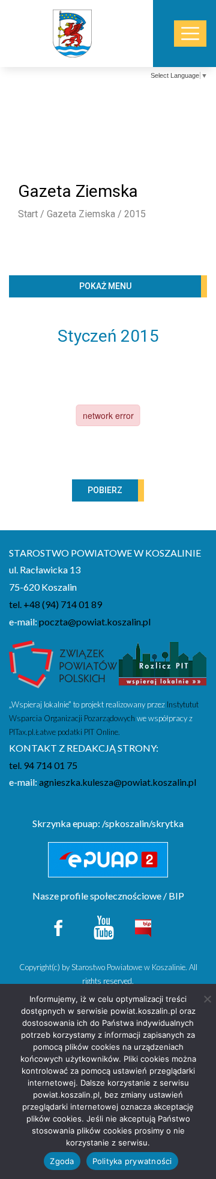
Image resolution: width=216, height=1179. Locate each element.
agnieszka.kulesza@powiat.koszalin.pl (117, 782)
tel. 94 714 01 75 (43, 765)
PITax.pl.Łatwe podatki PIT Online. (64, 732)
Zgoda (62, 1161)
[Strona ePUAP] (108, 860)
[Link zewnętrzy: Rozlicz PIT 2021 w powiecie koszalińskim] (162, 667)
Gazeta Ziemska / (84, 214)
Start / (31, 214)
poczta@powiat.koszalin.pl (95, 621)
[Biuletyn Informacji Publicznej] (143, 926)
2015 (135, 214)
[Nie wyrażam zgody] (207, 999)
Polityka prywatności (132, 1161)
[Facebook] (59, 926)
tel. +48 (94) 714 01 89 (55, 604)
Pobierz (105, 490)
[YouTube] (104, 926)
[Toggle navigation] (190, 33)
